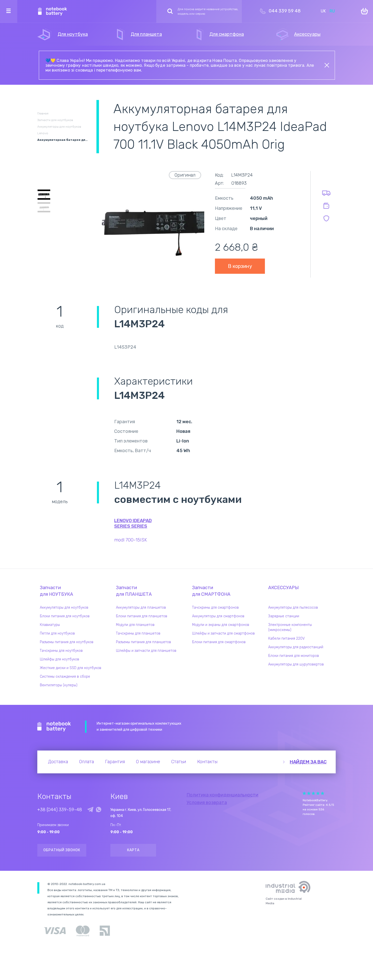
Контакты (207, 761)
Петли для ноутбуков (57, 633)
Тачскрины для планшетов (138, 633)
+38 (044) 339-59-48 (59, 809)
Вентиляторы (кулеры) (58, 685)
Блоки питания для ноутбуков (65, 616)
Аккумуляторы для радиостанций (295, 647)
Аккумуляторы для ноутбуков (64, 607)
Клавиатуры (50, 625)
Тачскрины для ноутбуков (61, 651)
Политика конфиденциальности (222, 795)
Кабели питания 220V (286, 638)
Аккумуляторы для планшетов (141, 607)
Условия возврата (207, 802)
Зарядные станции (283, 616)
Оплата (86, 761)
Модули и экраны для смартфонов (220, 625)
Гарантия (115, 761)
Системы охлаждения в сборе (65, 676)
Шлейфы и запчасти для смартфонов (223, 633)
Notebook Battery (54, 727)
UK (323, 11)
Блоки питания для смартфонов (219, 642)
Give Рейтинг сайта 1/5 (304, 793)
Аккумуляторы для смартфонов (218, 616)
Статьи (178, 761)
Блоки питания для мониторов (293, 656)
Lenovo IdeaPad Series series (133, 523)
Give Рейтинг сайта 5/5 (322, 793)
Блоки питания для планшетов (141, 616)
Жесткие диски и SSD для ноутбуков (70, 668)
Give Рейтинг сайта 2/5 (309, 793)
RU (332, 11)
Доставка (58, 761)
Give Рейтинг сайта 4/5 (318, 793)
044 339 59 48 (285, 11)
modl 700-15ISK (130, 540)
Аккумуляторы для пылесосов (293, 607)
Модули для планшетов (135, 625)
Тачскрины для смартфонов (215, 607)
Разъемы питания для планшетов (143, 642)
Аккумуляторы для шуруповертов (296, 664)
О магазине (148, 761)
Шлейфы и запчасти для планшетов (146, 651)
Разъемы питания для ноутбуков (66, 642)
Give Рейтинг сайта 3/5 (313, 793)
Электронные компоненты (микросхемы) (290, 627)
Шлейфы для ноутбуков (59, 659)
